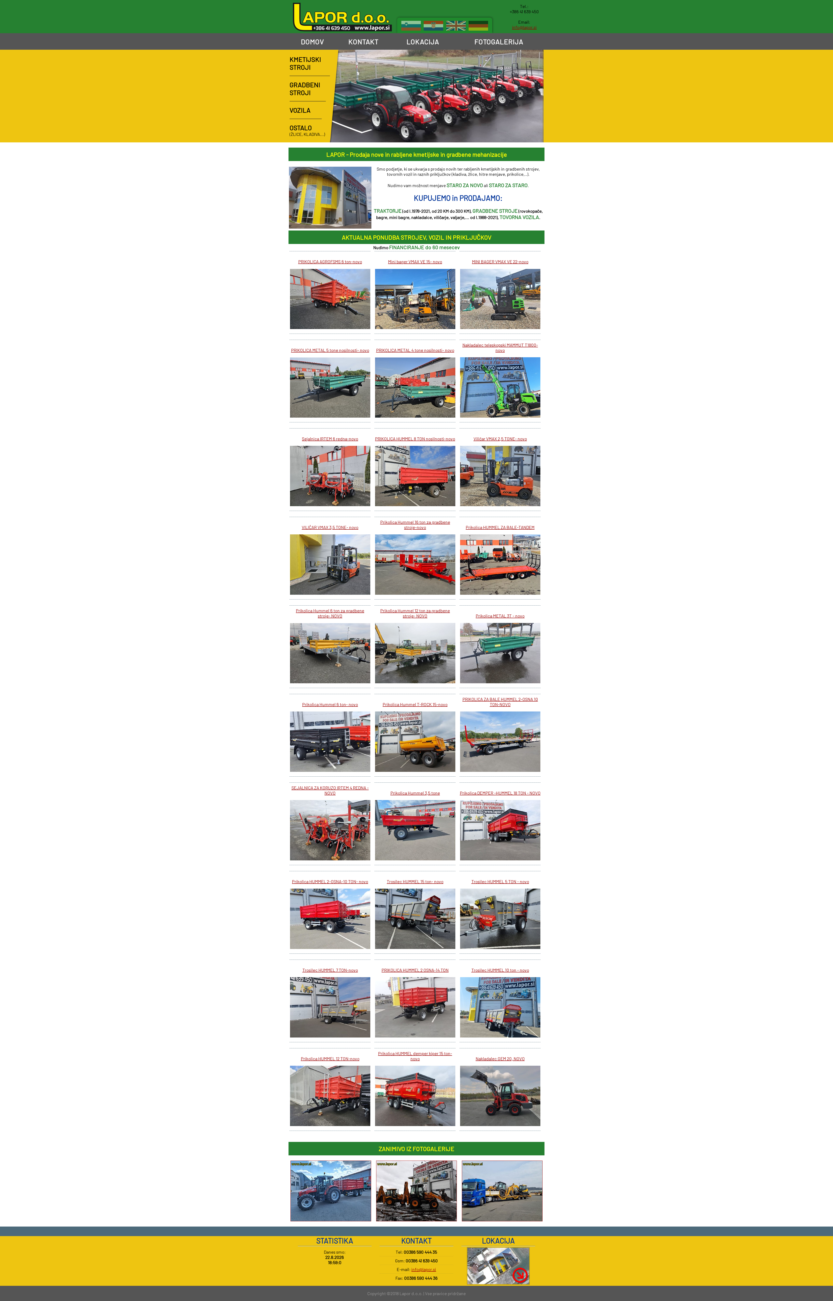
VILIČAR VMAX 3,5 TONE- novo (330, 527)
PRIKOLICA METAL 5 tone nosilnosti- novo (330, 350)
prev (524, 134)
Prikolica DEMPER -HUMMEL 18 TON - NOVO (500, 792)
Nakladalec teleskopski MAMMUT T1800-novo (500, 347)
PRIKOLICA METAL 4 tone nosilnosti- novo (415, 350)
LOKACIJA (422, 41)
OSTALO (301, 128)
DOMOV (311, 41)
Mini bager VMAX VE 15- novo (415, 261)
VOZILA (300, 110)
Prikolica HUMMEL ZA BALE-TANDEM (500, 527)
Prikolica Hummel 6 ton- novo (330, 704)
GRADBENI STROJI (305, 88)
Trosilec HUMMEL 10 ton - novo (500, 970)
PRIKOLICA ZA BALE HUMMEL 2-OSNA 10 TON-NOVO (500, 702)
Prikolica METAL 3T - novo (500, 615)
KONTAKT (363, 41)
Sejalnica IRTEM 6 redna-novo (330, 438)
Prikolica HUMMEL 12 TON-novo (330, 1058)
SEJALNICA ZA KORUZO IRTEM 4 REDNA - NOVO (330, 790)
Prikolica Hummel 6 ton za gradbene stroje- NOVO (330, 613)
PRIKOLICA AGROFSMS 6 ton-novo (330, 261)
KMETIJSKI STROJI (305, 63)
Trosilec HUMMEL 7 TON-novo (330, 970)
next (535, 134)
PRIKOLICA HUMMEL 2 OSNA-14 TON (415, 970)
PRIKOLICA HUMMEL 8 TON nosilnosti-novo (415, 438)
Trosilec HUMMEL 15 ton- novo (415, 881)
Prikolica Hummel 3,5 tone (415, 792)
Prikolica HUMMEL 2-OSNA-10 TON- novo (330, 881)
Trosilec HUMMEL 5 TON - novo (500, 881)
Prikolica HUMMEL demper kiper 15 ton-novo (415, 1056)
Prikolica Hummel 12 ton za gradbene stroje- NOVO (415, 613)
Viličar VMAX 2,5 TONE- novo (500, 438)
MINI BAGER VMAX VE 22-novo (500, 261)
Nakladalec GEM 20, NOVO (500, 1058)
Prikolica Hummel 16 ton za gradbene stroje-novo (415, 524)
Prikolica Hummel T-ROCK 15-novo (415, 704)
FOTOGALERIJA (498, 41)
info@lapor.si (524, 27)
